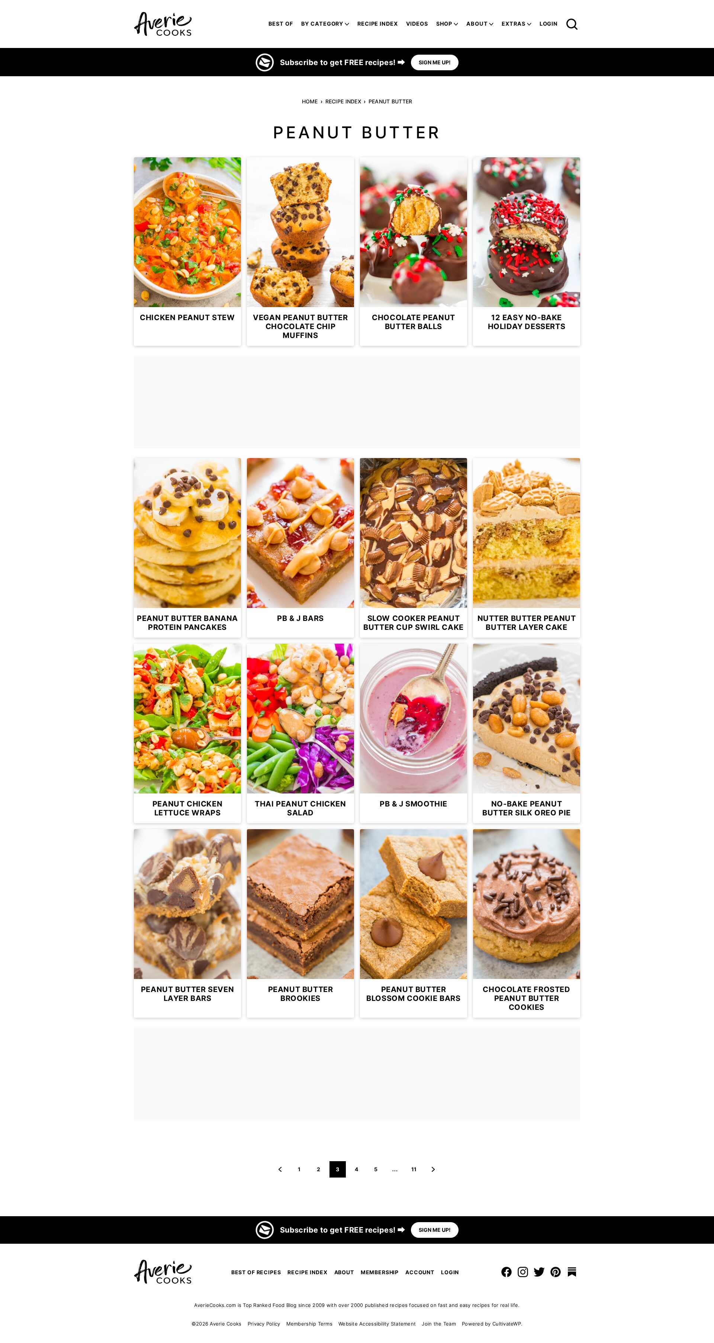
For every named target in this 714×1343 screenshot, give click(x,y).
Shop (444, 23)
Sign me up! (435, 62)
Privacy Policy (264, 1324)
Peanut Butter (390, 101)
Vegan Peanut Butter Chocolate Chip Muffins (300, 326)
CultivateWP (506, 1324)
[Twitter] (539, 1272)
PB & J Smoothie (413, 803)
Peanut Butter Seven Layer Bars (187, 994)
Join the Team (439, 1324)
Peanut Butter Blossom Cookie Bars (413, 994)
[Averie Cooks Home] (163, 24)
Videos (417, 23)
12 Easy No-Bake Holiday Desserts (527, 322)
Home (310, 101)
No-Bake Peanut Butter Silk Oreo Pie (526, 808)
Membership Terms (309, 1324)
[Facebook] (506, 1272)
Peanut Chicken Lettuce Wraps (187, 808)
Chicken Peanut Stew (187, 317)
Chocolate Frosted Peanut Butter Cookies (526, 998)
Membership (380, 1272)
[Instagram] (523, 1272)
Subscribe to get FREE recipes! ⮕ (342, 62)
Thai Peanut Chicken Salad (300, 808)
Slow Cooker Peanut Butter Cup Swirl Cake (413, 623)
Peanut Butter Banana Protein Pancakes (187, 623)
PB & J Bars (300, 618)
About (477, 23)
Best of (280, 23)
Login (549, 23)
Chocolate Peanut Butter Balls (413, 322)
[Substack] (572, 1272)
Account (419, 1272)
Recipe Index (377, 23)
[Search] (572, 24)
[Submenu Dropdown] (347, 24)
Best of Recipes (256, 1272)
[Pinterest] (555, 1272)
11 (416, 1172)
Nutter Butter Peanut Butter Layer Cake (526, 623)
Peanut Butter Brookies (300, 994)
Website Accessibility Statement (377, 1324)
